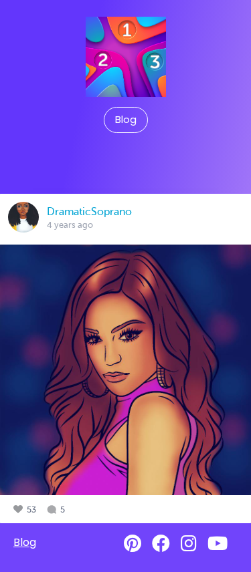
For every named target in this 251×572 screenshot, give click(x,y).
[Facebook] (161, 543)
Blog (126, 119)
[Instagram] (189, 543)
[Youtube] (217, 543)
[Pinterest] (132, 543)
